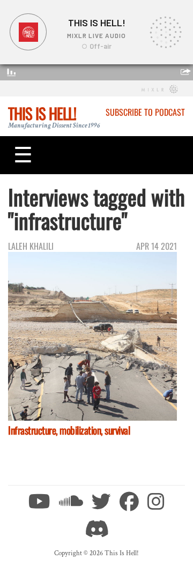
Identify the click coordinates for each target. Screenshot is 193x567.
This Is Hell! (42, 113)
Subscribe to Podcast (145, 112)
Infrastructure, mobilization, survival (69, 430)
